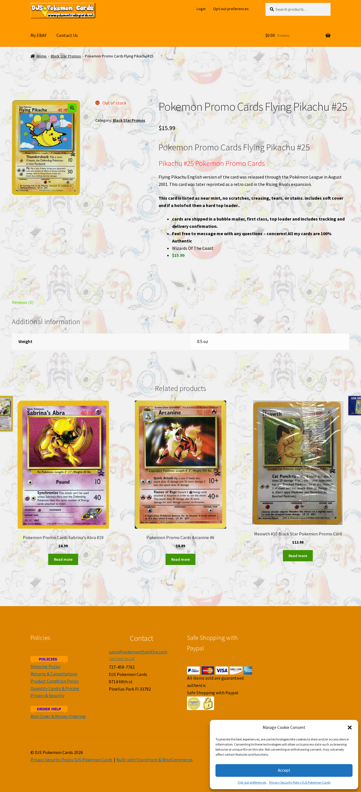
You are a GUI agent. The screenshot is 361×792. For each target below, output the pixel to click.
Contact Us (67, 35)
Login (201, 8)
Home (42, 56)
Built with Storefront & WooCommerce (154, 759)
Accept (284, 770)
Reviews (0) (23, 302)
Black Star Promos (66, 56)
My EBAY (38, 35)
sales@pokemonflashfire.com (138, 652)
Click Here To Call (122, 658)
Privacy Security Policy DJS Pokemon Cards (300, 782)
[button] (350, 727)
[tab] (63, 302)
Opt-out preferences (252, 782)
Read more (63, 559)
